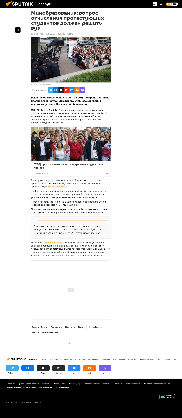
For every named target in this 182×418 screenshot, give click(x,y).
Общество (81, 327)
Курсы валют (109, 359)
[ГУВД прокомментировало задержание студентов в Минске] (71, 144)
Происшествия (56, 327)
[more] (107, 173)
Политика (80, 359)
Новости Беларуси (95, 327)
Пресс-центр (74, 384)
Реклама (106, 384)
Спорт (167, 359)
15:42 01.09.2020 (38, 34)
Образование (70, 327)
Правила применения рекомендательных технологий (29, 387)
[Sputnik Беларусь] (20, 7)
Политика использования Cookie (158, 384)
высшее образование (50, 332)
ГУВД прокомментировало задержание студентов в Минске (68, 166)
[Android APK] (167, 397)
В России (68, 359)
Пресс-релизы (59, 384)
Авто (158, 359)
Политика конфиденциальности (127, 384)
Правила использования (28, 384)
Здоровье (133, 359)
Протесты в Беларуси (40, 327)
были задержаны (57, 186)
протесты (35, 332)
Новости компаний (92, 384)
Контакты (46, 384)
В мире (122, 359)
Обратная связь (62, 387)
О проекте (10, 384)
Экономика (94, 359)
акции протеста (53, 242)
